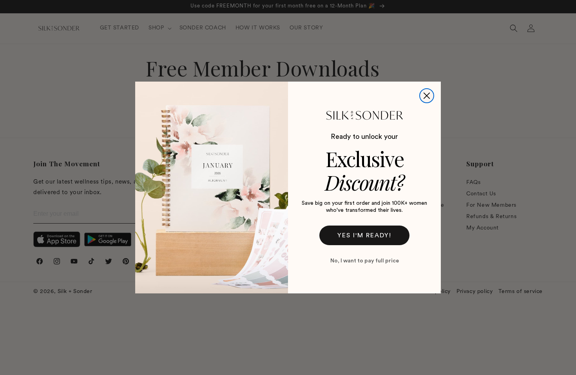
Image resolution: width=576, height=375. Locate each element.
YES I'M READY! (364, 235)
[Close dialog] (427, 96)
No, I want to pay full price (364, 261)
